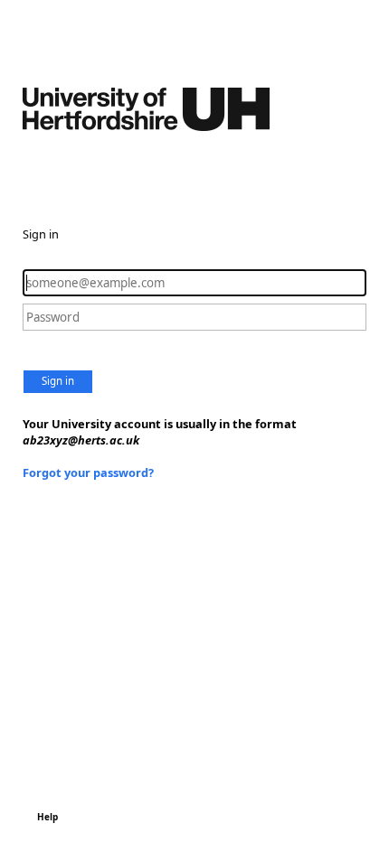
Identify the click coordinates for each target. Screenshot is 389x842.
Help (47, 816)
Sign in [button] (58, 381)
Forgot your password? (88, 472)
